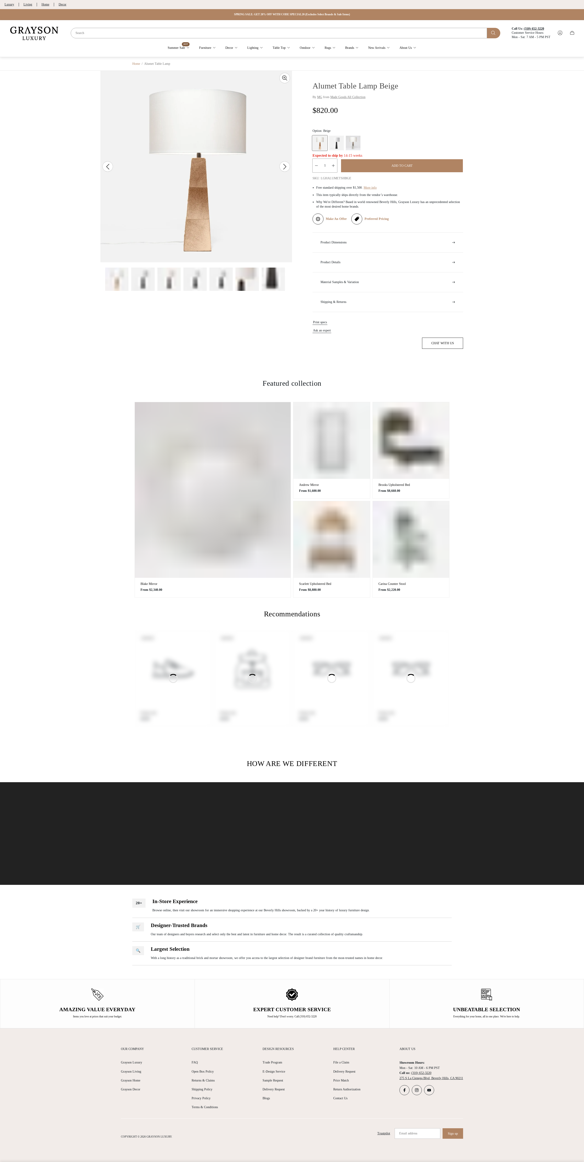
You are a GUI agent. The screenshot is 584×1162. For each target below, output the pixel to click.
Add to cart (402, 165)
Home (45, 4)
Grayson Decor (130, 1089)
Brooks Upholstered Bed (394, 485)
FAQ (195, 1062)
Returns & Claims (203, 1080)
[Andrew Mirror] (331, 440)
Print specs (320, 322)
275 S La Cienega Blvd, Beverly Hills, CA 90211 (431, 1078)
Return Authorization (346, 1089)
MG (319, 97)
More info (370, 187)
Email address (408, 1133)
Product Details (330, 262)
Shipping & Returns (333, 302)
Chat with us (442, 343)
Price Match (341, 1080)
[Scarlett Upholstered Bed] (331, 539)
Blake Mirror (149, 584)
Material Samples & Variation (340, 282)
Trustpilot (383, 1133)
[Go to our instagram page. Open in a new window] (417, 1090)
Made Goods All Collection (347, 97)
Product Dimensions (334, 242)
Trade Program (272, 1062)
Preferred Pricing (377, 219)
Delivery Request (274, 1089)
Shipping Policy (202, 1089)
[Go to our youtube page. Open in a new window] (429, 1090)
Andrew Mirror (309, 485)
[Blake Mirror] (213, 490)
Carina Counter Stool (392, 584)
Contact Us (340, 1098)
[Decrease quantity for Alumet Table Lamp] (316, 165)
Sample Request (273, 1080)
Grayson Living (131, 1071)
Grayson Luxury (131, 1062)
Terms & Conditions (205, 1107)
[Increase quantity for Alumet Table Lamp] (333, 165)
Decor (62, 4)
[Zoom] (285, 78)
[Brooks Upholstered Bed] (411, 440)
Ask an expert (322, 330)
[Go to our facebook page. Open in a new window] (404, 1090)
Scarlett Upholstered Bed (315, 584)
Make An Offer (336, 219)
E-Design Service (274, 1071)
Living (27, 4)
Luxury (9, 4)
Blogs (266, 1098)
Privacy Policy (201, 1098)
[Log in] (560, 33)
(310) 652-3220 (421, 1073)
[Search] (493, 33)
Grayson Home (130, 1080)
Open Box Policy (203, 1071)
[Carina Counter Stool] (411, 539)
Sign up (453, 1133)
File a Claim (341, 1062)
